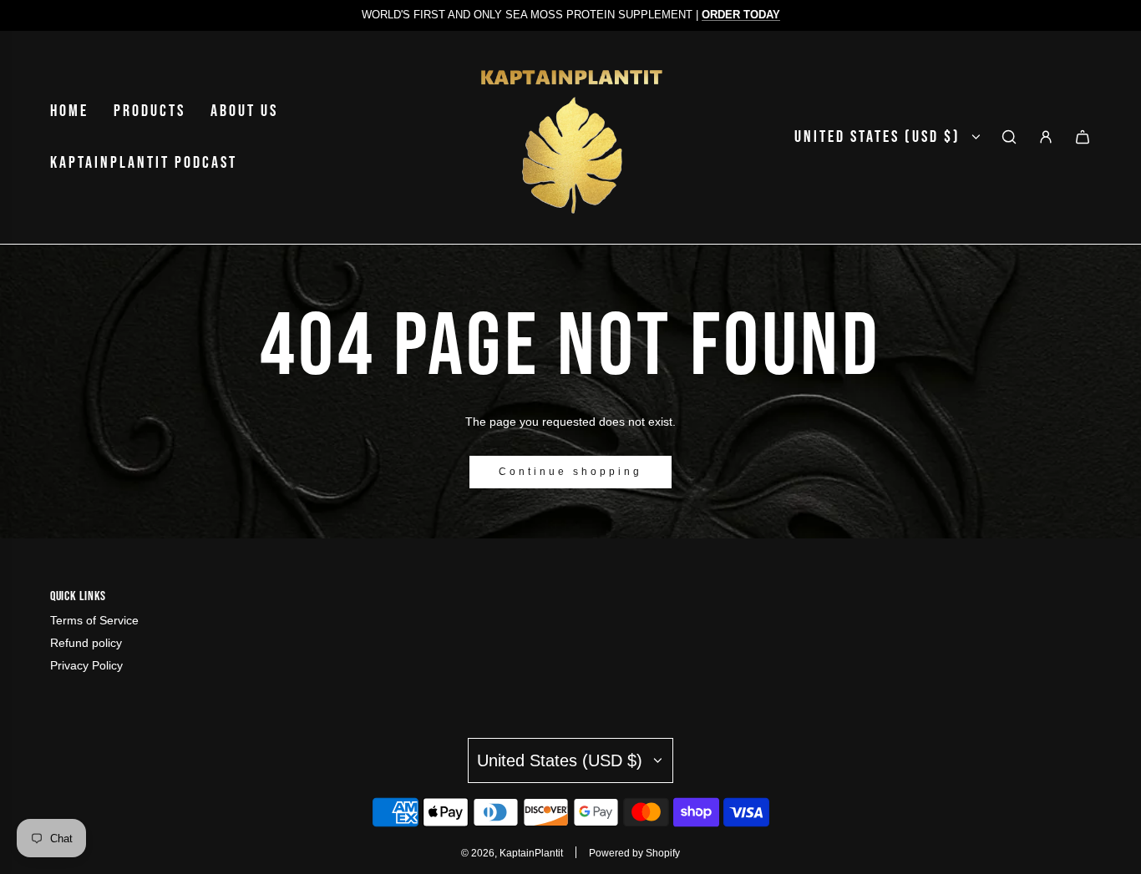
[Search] (1009, 137)
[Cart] (1082, 137)
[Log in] (1045, 137)
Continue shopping (570, 471)
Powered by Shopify (634, 853)
